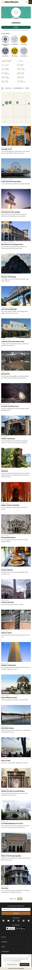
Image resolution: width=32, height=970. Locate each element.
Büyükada (4, 471)
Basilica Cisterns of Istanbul (10, 505)
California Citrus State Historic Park (12, 341)
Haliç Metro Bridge (7, 728)
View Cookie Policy (16, 960)
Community (5, 951)
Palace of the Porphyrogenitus (11, 856)
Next (19, 898)
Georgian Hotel (6, 149)
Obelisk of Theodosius (8, 665)
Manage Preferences (12, 964)
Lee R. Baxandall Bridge (9, 309)
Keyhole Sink (5, 374)
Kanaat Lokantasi (7, 570)
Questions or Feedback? (16, 968)
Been (2, 88)
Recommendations (18, 88)
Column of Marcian (7, 602)
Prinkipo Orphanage (8, 438)
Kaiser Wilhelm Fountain (9, 697)
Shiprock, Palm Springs (8, 277)
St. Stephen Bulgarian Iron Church (12, 823)
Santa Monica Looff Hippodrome (12, 244)
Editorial (4, 942)
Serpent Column (6, 633)
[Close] (29, 955)
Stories (27, 88)
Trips (3, 946)
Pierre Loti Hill (5, 760)
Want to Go (8, 88)
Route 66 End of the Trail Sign (10, 212)
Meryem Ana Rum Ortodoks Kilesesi (13, 791)
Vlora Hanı (4, 888)
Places (3, 937)
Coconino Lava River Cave (10, 406)
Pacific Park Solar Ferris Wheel (11, 181)
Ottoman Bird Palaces (8, 537)
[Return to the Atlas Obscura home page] (10, 2)
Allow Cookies (24, 964)
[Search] (26, 2)
